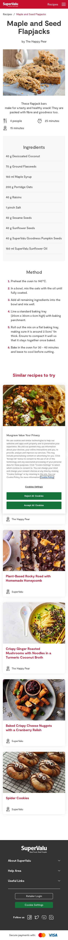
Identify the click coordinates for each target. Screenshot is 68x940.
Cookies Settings (34, 487)
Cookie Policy (47, 477)
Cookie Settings (34, 904)
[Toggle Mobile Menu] (63, 4)
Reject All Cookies (33, 496)
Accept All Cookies (34, 505)
